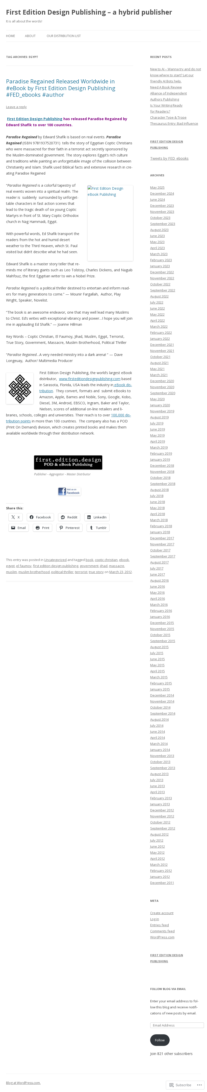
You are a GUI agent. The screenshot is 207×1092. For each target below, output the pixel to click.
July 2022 (156, 302)
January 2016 (160, 616)
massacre (116, 566)
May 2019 (157, 435)
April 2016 (157, 598)
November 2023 (162, 211)
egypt (10, 566)
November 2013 (162, 755)
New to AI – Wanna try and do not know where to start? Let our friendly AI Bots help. (175, 75)
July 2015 (156, 653)
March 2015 (159, 677)
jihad (104, 566)
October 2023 (160, 217)
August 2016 (159, 580)
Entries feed (159, 925)
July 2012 (156, 840)
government (89, 566)
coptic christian (106, 559)
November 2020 (162, 387)
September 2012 (162, 828)
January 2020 (160, 405)
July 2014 (156, 725)
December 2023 (162, 205)
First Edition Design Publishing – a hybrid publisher (89, 12)
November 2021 (162, 350)
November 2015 (162, 628)
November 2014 (162, 701)
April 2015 (157, 671)
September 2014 (162, 713)
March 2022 (159, 326)
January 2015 (160, 689)
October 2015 (160, 635)
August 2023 (159, 229)
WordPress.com (162, 937)
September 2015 (162, 641)
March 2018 (159, 520)
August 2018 (159, 489)
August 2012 (159, 834)
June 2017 (157, 574)
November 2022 (162, 278)
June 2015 (157, 659)
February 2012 (161, 870)
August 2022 (159, 296)
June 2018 (157, 502)
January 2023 (160, 266)
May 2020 (157, 399)
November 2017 (162, 544)
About (30, 36)
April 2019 (157, 441)
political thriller (62, 572)
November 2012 (162, 816)
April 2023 (157, 248)
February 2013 (161, 798)
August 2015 (159, 647)
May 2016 (157, 592)
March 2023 (159, 254)
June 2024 (157, 199)
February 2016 (161, 610)
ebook (124, 559)
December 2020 (162, 381)
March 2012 (159, 864)
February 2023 (161, 260)
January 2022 (160, 338)
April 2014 (157, 737)
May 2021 (157, 369)
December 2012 (162, 810)
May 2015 (157, 665)
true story (96, 572)
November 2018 (162, 471)
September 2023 (162, 223)
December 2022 (162, 272)
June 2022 (157, 308)
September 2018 (162, 483)
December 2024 (162, 193)
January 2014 (160, 749)
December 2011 (162, 882)
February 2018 (161, 526)
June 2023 (157, 236)
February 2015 (161, 683)
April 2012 (157, 858)
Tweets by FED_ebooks (169, 158)
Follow (160, 1040)
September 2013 (162, 768)
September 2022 (162, 290)
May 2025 (157, 187)
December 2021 (162, 344)
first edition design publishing (55, 566)
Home (10, 36)
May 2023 (157, 242)
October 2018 (160, 477)
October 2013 (160, 761)
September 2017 (162, 556)
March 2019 (159, 447)
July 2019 (156, 423)
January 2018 (160, 532)
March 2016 (159, 604)
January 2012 (160, 876)
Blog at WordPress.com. (23, 1083)
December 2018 (162, 465)
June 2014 (157, 731)
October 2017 (160, 550)
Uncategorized (55, 559)
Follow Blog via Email (168, 989)
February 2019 (161, 453)
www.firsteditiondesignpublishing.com (89, 378)
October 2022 (160, 284)
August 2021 (159, 362)
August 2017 (159, 562)
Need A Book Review (166, 87)
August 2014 (159, 719)
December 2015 (162, 622)
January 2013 (160, 804)
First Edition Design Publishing (34, 118)
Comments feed (162, 931)
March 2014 (159, 743)
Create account (161, 913)
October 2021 (160, 356)
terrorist (81, 572)
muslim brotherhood (34, 572)
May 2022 (157, 314)
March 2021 (159, 375)
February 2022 (161, 332)
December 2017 (162, 538)
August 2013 (159, 774)
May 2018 (157, 508)
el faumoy (24, 566)
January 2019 (160, 459)
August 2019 (159, 417)
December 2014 (162, 695)
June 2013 (157, 786)
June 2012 (157, 846)
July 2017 (156, 568)
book (89, 559)
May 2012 (157, 852)
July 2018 (156, 495)
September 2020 (162, 393)
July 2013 (156, 780)
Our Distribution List (64, 36)
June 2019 (157, 429)
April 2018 (157, 514)
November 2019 (162, 411)
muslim (11, 572)
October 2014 (160, 707)
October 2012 (160, 822)
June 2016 (157, 586)
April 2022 (157, 320)
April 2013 (157, 792)
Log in (154, 919)
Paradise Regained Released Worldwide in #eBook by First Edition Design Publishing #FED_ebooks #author (60, 87)
